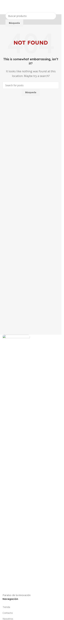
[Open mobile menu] (4, 7)
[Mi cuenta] (57, 7)
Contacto (8, 612)
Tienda (6, 607)
